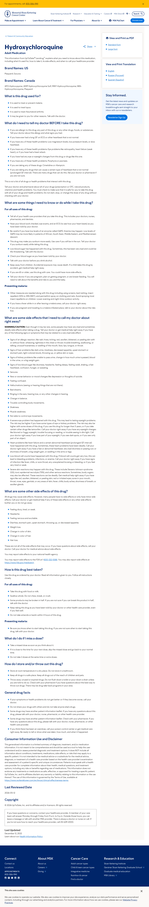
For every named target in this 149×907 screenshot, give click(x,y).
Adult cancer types (79, 863)
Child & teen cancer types (82, 867)
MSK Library (109, 875)
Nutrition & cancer (79, 875)
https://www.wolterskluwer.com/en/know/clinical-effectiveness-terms (36, 780)
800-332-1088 (50, 560)
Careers (41, 867)
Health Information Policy (31, 836)
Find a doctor (77, 879)
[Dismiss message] (143, 3)
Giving (41, 871)
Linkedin (19, 878)
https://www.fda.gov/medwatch (19, 562)
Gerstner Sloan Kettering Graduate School (123, 867)
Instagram (6, 878)
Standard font (114, 45)
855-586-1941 (32, 4)
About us (42, 863)
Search (136, 14)
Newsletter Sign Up (116, 117)
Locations (9, 867)
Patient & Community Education (20, 36)
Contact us (9, 863)
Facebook (9, 878)
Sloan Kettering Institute (115, 863)
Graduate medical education (117, 871)
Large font (112, 49)
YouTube (15, 878)
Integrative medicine (80, 871)
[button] (77, 14)
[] (116, 75)
